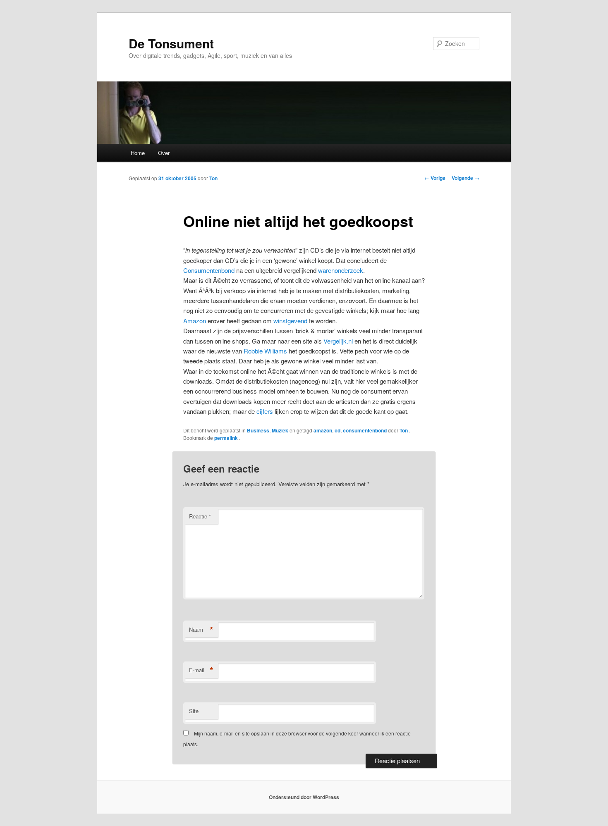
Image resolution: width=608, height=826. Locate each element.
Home (138, 153)
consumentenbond (365, 430)
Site (194, 711)
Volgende (465, 177)
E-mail (201, 670)
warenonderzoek (340, 270)
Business (258, 430)
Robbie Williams (265, 350)
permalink (226, 438)
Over (164, 153)
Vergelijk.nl (338, 341)
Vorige (434, 177)
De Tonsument (171, 43)
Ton (213, 178)
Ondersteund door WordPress (304, 797)
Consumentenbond (209, 270)
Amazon (194, 320)
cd (337, 430)
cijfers (264, 411)
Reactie (200, 516)
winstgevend (290, 320)
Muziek (280, 430)
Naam (201, 629)
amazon (323, 430)
